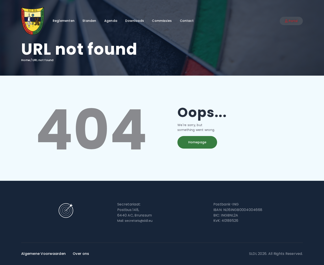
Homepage (197, 142)
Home (25, 60)
